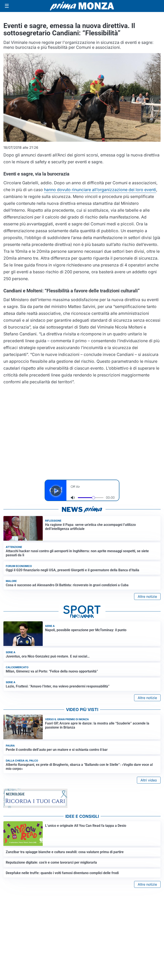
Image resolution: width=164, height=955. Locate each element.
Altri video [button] (149, 780)
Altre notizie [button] (147, 596)
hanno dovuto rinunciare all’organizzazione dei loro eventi (100, 189)
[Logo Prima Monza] (82, 5)
